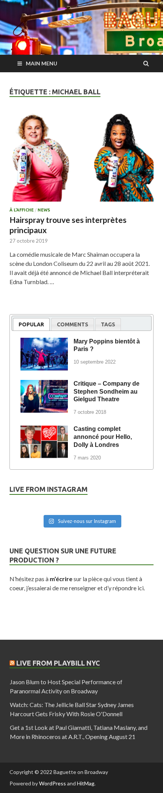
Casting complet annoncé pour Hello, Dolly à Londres (103, 437)
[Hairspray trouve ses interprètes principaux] (81, 160)
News (44, 210)
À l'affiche (21, 210)
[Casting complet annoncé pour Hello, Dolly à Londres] (44, 430)
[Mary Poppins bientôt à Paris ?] (44, 342)
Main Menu (41, 63)
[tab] (31, 324)
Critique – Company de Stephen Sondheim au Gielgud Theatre (106, 391)
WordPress (52, 783)
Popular (31, 324)
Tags (108, 324)
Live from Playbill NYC (58, 663)
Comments (72, 324)
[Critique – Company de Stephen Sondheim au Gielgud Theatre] (44, 385)
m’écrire (61, 578)
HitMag (85, 783)
